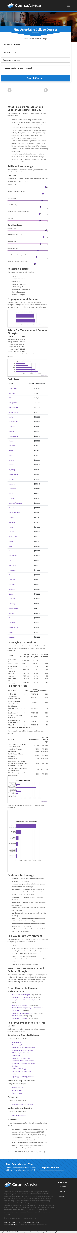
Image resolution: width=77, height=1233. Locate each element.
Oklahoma (12, 580)
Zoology (14, 1074)
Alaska (11, 417)
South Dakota (13, 627)
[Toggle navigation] (68, 6)
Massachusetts (14, 407)
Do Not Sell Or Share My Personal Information (20, 1225)
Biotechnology (16, 1055)
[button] (10, 90)
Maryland (12, 393)
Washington (13, 431)
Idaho (11, 541)
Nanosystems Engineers (20, 1005)
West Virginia (13, 508)
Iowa (10, 546)
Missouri (12, 637)
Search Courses (35, 78)
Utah (10, 455)
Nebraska (12, 589)
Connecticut (13, 388)
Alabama (12, 532)
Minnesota (12, 565)
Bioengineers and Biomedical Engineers (25, 1000)
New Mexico (13, 556)
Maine (11, 493)
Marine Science (17, 1093)
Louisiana (12, 623)
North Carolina (14, 422)
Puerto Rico (13, 537)
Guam (11, 594)
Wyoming (12, 470)
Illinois (11, 551)
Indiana (11, 465)
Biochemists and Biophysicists (22, 1013)
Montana (12, 484)
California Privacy (33, 1222)
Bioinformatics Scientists (20, 1018)
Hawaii (11, 441)
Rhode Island (13, 412)
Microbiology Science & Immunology (24, 1063)
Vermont (12, 584)
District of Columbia (15, 503)
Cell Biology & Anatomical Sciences (23, 1047)
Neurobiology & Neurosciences (22, 1045)
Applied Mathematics (19, 1115)
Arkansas (12, 599)
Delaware (12, 575)
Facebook (62, 1187)
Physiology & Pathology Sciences (23, 1077)
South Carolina (13, 474)
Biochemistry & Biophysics (21, 1058)
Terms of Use (42, 1225)
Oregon (11, 479)
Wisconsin (12, 570)
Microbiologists (17, 1016)
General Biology (17, 1042)
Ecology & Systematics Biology (22, 1050)
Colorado (12, 426)
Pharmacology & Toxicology (21, 1071)
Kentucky (12, 604)
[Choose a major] (35, 52)
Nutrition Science (17, 1088)
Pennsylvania (13, 436)
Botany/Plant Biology (19, 1069)
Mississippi (12, 489)
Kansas (11, 517)
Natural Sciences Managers (21, 995)
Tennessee (13, 618)
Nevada (11, 613)
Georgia (11, 450)
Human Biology (17, 1090)
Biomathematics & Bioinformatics (23, 1061)
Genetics (15, 1066)
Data (13, 1222)
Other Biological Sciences (20, 1053)
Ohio (10, 560)
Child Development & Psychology (23, 1104)
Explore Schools (50, 1167)
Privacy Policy (21, 1222)
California (12, 398)
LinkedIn (62, 1192)
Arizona (11, 460)
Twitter (61, 1197)
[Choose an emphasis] (35, 60)
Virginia (11, 498)
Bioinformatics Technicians (21, 997)
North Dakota (13, 608)
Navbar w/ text (24, 5)
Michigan (12, 522)
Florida (11, 632)
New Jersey (13, 403)
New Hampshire (14, 513)
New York (12, 446)
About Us (7, 1222)
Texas (11, 527)
